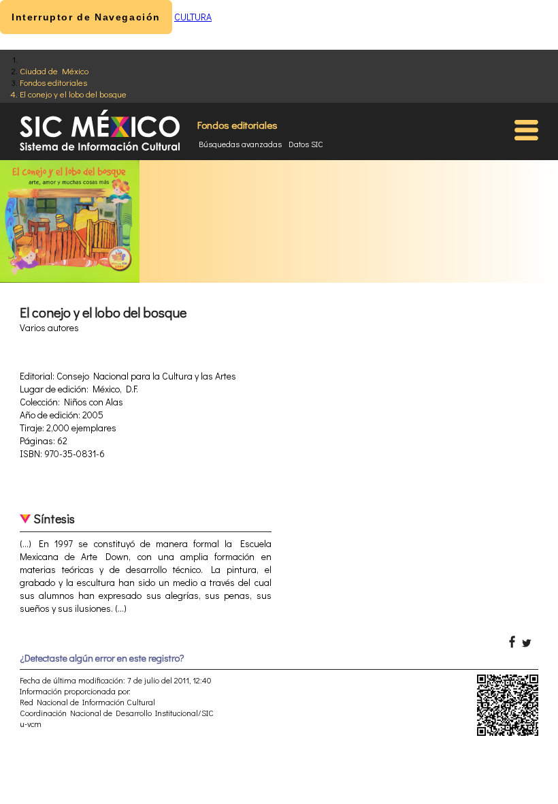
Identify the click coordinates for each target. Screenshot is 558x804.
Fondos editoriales (53, 82)
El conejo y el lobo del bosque (73, 93)
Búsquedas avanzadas (240, 143)
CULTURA (193, 16)
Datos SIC (306, 143)
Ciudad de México (54, 70)
